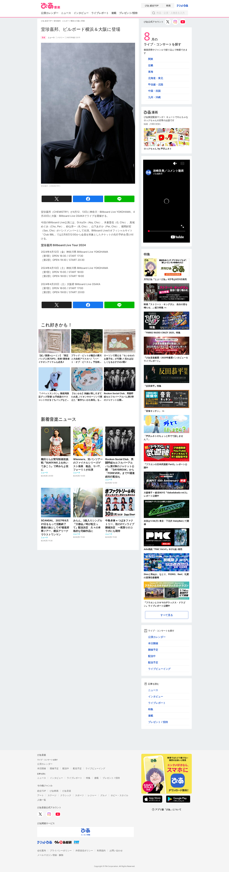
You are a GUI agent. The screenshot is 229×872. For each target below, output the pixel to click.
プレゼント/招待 (128, 13)
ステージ (52, 795)
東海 (150, 71)
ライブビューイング (159, 668)
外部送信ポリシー (84, 850)
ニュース (66, 13)
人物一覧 (41, 799)
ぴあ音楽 (66, 790)
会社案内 (41, 850)
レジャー (92, 795)
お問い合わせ (116, 850)
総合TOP (41, 790)
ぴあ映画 (54, 790)
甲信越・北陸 (155, 84)
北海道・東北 (155, 78)
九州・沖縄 (154, 97)
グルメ (103, 795)
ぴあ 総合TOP (152, 5)
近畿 (150, 65)
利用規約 (101, 850)
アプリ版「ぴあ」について (168, 809)
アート (40, 795)
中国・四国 (154, 91)
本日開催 (153, 643)
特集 (150, 709)
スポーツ (79, 795)
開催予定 (153, 649)
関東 (150, 59)
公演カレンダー (157, 637)
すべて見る (166, 615)
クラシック (65, 795)
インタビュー (81, 13)
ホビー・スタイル (119, 795)
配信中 (152, 656)
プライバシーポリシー (61, 850)
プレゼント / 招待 (158, 722)
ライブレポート (100, 13)
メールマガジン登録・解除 (50, 854)
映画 (168, 5)
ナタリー (60, 37)
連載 (113, 13)
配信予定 (153, 662)
